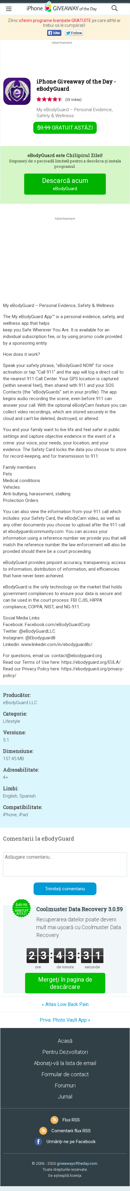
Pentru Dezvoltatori (65, 1052)
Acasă (65, 1041)
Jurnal (65, 1096)
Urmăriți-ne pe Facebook (71, 1141)
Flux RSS (71, 1120)
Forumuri (65, 1085)
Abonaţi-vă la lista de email (65, 1063)
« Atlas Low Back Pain (65, 1004)
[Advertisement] (65, 60)
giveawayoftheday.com (77, 1163)
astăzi (65, 127)
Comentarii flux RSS (71, 1130)
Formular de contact (65, 1074)
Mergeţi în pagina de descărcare (65, 983)
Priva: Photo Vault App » (65, 1020)
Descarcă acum (65, 184)
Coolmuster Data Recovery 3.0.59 (79, 909)
